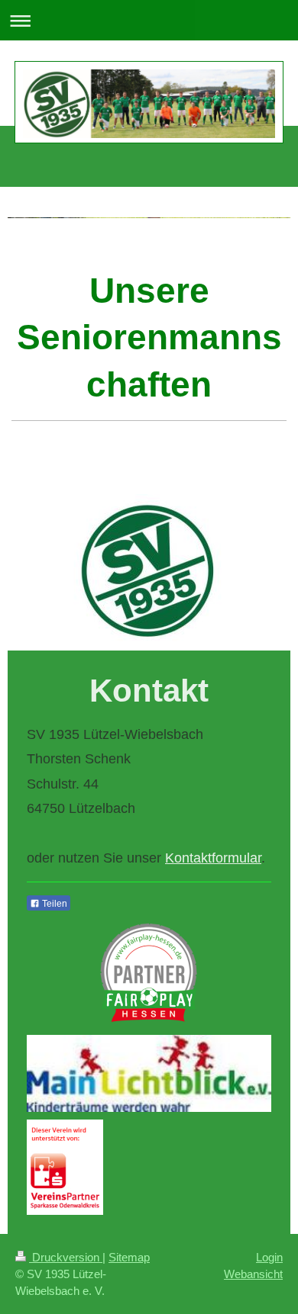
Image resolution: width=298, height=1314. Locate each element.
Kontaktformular (213, 858)
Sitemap (129, 1257)
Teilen (53, 903)
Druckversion (65, 1257)
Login (269, 1257)
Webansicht (253, 1273)
